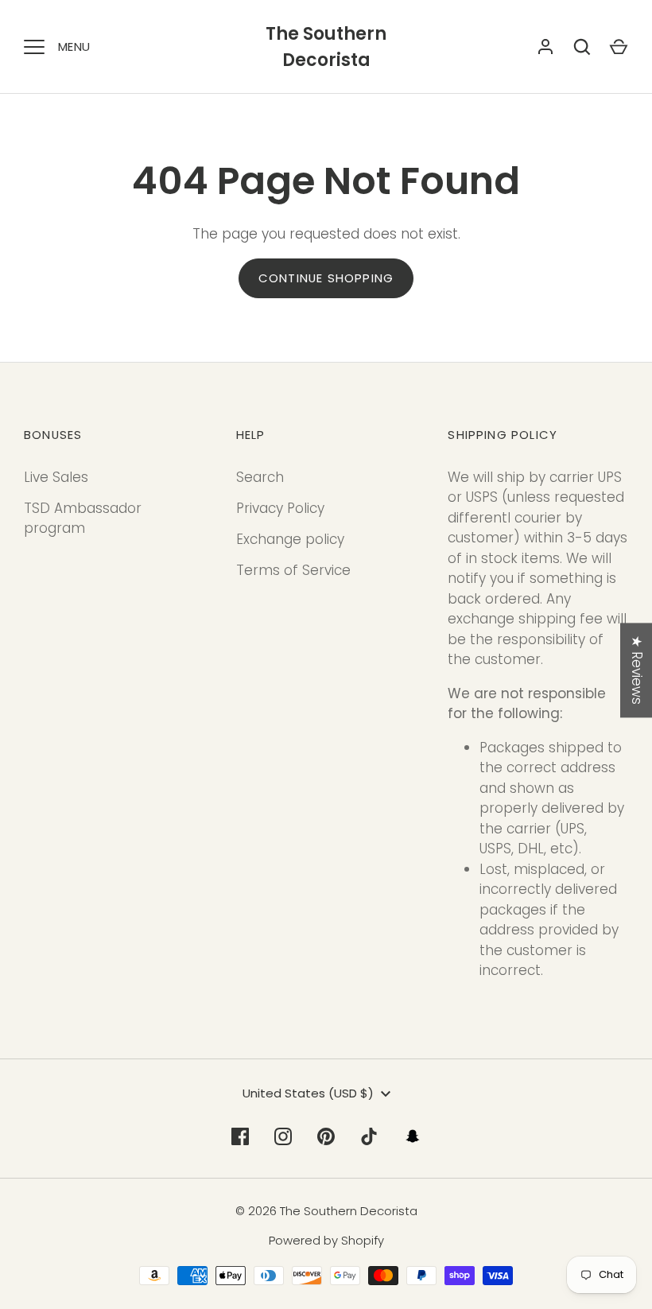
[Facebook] (240, 1136)
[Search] (582, 46)
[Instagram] (283, 1136)
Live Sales (56, 477)
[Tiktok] (368, 1136)
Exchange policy (290, 539)
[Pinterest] (326, 1136)
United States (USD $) (308, 1093)
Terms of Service (293, 570)
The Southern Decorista (326, 46)
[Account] (545, 46)
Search (260, 477)
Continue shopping (326, 278)
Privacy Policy (280, 508)
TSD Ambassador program (83, 518)
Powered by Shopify (326, 1240)
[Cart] (618, 46)
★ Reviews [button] (636, 670)
